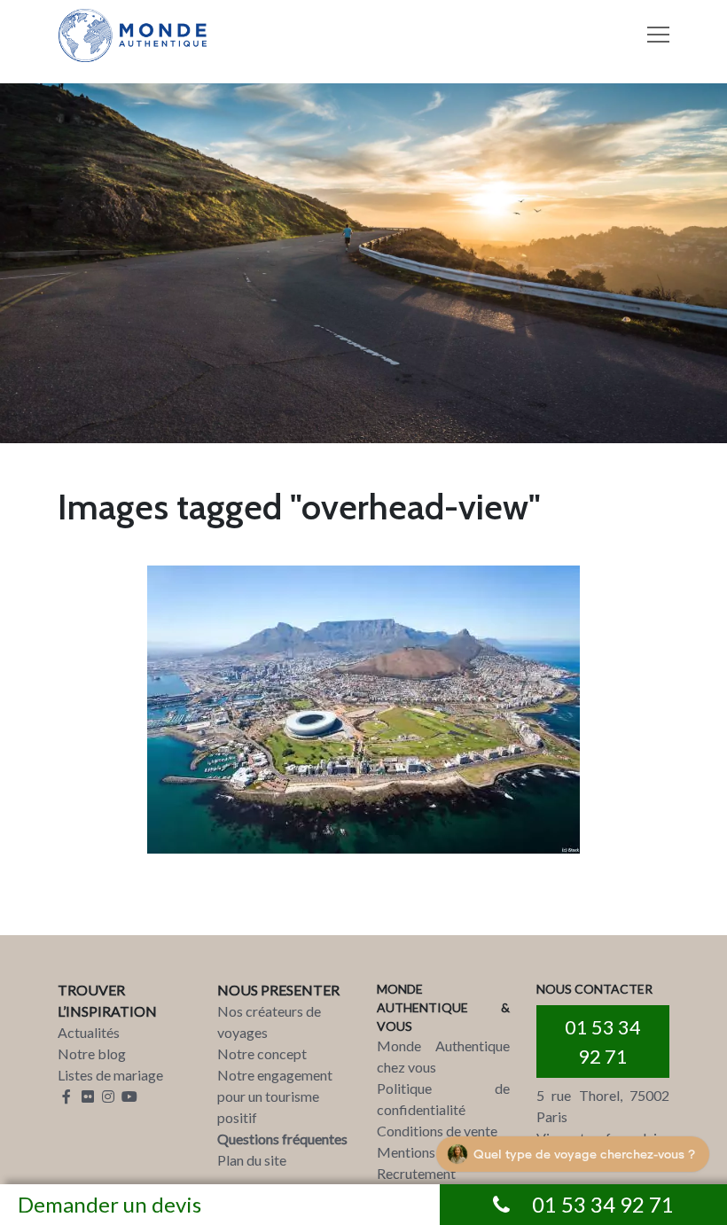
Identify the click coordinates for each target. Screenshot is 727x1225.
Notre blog (92, 1053)
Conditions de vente (437, 1130)
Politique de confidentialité (443, 1099)
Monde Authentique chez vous (443, 1056)
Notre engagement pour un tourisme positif (274, 1096)
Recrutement (416, 1173)
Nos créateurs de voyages (269, 1022)
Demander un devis (109, 1204)
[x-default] (363, 710)
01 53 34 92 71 (603, 1041)
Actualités (89, 1032)
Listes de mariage (110, 1074)
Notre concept (262, 1053)
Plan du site (251, 1159)
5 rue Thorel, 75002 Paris (602, 1106)
